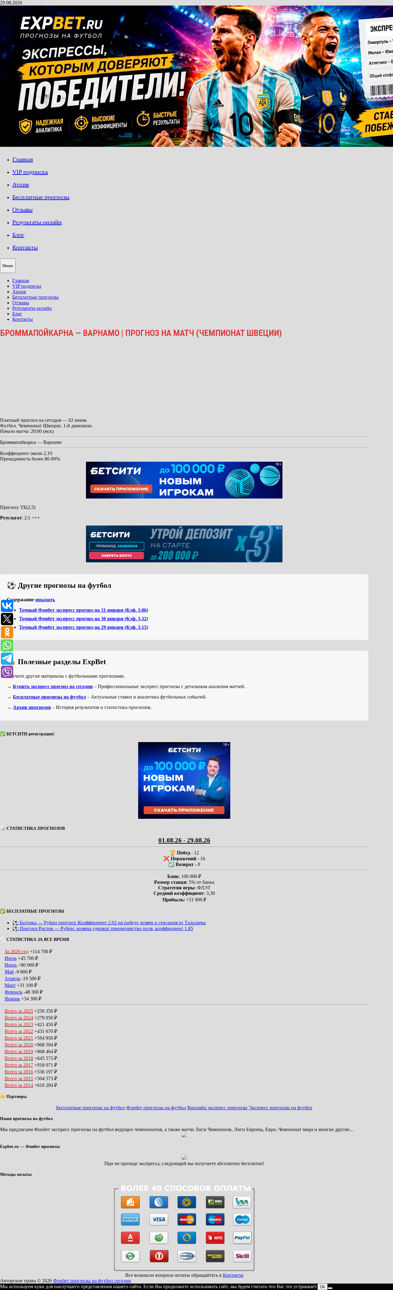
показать (45, 599)
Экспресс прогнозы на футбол (280, 1107)
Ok (322, 1286)
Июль (11, 958)
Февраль (13, 992)
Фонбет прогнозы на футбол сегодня (91, 1280)
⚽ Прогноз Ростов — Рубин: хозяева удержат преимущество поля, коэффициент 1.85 (102, 928)
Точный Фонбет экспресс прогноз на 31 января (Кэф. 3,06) (83, 610)
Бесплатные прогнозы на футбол (49, 696)
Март (10, 985)
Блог (18, 234)
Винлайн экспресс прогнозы (217, 1107)
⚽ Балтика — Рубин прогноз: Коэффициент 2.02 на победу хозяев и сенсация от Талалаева (109, 922)
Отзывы (22, 209)
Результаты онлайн (37, 222)
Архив (20, 184)
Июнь (11, 965)
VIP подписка (30, 171)
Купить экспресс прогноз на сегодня (53, 686)
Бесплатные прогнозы (40, 197)
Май (9, 971)
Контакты (25, 247)
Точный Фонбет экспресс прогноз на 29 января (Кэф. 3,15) (83, 627)
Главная (22, 159)
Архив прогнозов (32, 707)
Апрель (12, 978)
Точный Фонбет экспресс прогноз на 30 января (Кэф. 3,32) (83, 618)
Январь (12, 998)
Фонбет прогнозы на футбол (156, 1107)
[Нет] (330, 1288)
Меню (7, 266)
